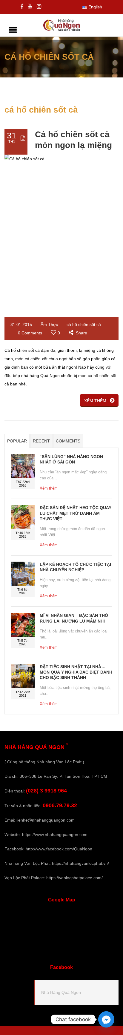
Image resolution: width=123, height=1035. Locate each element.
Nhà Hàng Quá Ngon (61, 992)
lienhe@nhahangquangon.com (45, 820)
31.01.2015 (21, 324)
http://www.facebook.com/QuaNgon (59, 848)
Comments (68, 441)
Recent (41, 441)
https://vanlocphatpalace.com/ (74, 877)
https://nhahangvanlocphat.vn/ (80, 863)
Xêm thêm (49, 488)
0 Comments (30, 332)
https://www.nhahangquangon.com (54, 834)
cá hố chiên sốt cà (84, 324)
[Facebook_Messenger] (106, 1019)
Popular (17, 441)
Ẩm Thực (49, 324)
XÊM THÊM (95, 400)
